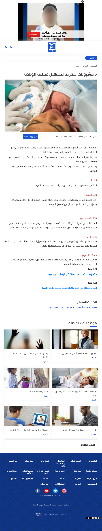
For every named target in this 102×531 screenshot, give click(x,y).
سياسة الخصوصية (50, 504)
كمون (88, 307)
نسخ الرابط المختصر (30, 136)
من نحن (66, 504)
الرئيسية (93, 66)
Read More (33, 34)
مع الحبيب (12, 461)
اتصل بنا (60, 504)
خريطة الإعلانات (38, 504)
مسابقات (77, 471)
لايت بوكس (28, 461)
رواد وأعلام (44, 484)
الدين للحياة (92, 478)
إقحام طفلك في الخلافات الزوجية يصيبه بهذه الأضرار (69, 288)
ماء (62, 307)
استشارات (93, 461)
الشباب (46, 478)
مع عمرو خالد (27, 478)
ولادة (94, 307)
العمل (93, 434)
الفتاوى (14, 478)
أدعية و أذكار (60, 471)
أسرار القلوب (12, 471)
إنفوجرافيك (76, 461)
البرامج (78, 484)
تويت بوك (45, 461)
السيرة (78, 478)
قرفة (50, 307)
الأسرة (45, 361)
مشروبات (81, 307)
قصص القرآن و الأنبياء (43, 472)
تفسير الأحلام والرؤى (27, 472)
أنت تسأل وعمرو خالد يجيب (60, 463)
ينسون (56, 307)
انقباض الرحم (70, 307)
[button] (82, 1)
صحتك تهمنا (91, 471)
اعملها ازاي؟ (60, 484)
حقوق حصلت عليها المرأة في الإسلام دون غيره (72, 274)
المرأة (85, 66)
